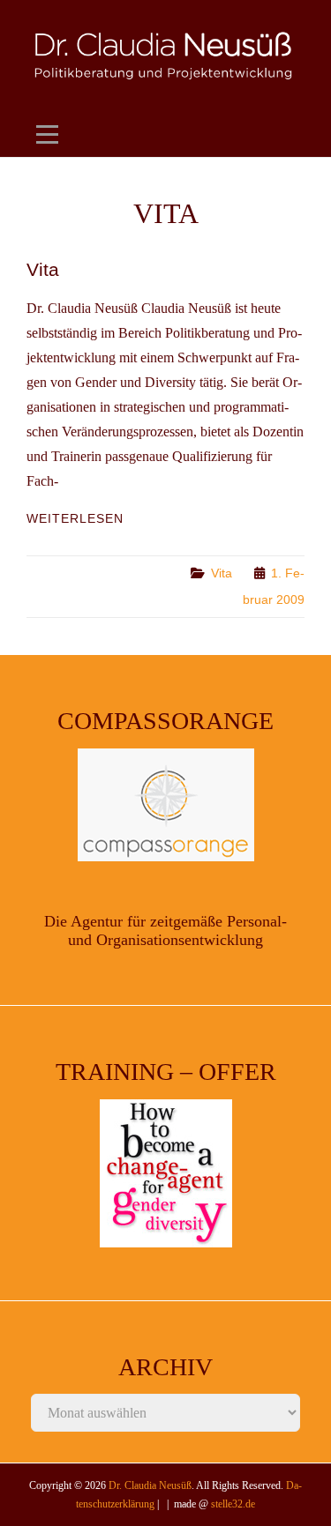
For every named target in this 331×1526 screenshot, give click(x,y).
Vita (42, 269)
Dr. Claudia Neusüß (150, 1485)
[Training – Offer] (165, 1173)
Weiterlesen (75, 518)
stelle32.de (233, 1504)
